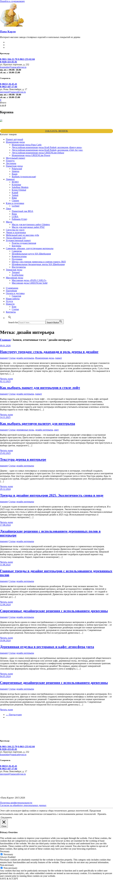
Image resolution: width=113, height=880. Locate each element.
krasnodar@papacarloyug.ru (13, 67)
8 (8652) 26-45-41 (8, 84)
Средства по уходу (15, 230)
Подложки (17, 259)
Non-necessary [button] (7, 865)
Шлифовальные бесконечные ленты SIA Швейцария (38, 264)
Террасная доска (14, 269)
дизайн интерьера (25, 358)
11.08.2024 (5, 564)
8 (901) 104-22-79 (9, 59)
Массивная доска (14, 277)
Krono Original (19, 190)
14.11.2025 (5, 417)
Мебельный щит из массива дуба (22, 235)
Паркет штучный (14, 139)
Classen (15, 200)
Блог (14, 306)
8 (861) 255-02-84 (26, 59)
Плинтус (10, 160)
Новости (10, 304)
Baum (14, 174)
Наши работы (13, 298)
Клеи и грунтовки (15, 203)
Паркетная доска (14, 166)
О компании (12, 288)
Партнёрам (11, 290)
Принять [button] (102, 814)
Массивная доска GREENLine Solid (29, 283)
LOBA (15, 216)
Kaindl (15, 192)
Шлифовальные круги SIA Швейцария (31, 253)
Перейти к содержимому (12, 1)
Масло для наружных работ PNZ (28, 227)
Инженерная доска (15, 142)
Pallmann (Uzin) (19, 219)
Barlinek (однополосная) (24, 176)
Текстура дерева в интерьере (23, 459)
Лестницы (11, 163)
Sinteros (15, 171)
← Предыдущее (14, 714)
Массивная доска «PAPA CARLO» (29, 280)
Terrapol (16, 272)
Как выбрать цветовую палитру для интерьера (37, 423)
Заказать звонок (56, 131)
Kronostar (16, 184)
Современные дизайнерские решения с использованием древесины (54, 611)
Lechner (15, 206)
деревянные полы (25, 430)
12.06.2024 (5, 604)
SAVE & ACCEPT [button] (9, 878)
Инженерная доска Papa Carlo (26, 144)
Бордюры (16, 245)
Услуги (9, 301)
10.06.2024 (5, 640)
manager (4, 358)
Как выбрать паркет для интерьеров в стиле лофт (40, 388)
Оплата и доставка (15, 293)
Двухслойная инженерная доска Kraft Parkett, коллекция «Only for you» (47, 150)
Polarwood (17, 168)
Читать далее (6, 378)
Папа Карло (8, 31)
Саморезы (17, 251)
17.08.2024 (5, 525)
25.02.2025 (5, 453)
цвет (56, 430)
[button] (9, 318)
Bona (14, 214)
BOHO (15, 182)
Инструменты (19, 267)
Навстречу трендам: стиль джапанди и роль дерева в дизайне (49, 352)
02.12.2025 (5, 381)
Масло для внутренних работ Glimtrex (31, 224)
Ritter (14, 198)
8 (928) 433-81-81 (8, 62)
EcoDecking (17, 275)
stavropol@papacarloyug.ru (13, 92)
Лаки (8, 208)
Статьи (15, 309)
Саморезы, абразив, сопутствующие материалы (29, 248)
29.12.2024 (5, 489)
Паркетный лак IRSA (22, 211)
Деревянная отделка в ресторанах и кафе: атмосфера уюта (47, 647)
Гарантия (16, 296)
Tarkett (15, 195)
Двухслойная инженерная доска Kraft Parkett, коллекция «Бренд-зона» (47, 147)
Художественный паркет (18, 240)
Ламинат (10, 179)
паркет (58, 358)
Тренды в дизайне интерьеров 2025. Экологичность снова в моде (51, 495)
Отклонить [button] (6, 817)
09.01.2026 (5, 345)
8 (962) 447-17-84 (8, 86)
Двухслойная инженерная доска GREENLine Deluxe (38, 152)
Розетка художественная (24, 243)
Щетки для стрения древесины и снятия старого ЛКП (39, 261)
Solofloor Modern (20, 187)
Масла (9, 222)
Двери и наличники (16, 232)
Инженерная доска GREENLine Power (31, 155)
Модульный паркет (15, 158)
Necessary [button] (5, 851)
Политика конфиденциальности (16, 802)
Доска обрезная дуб (15, 238)
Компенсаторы (19, 256)
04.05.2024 (5, 676)
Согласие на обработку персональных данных (23, 805)
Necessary (8, 854)
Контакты (11, 312)
